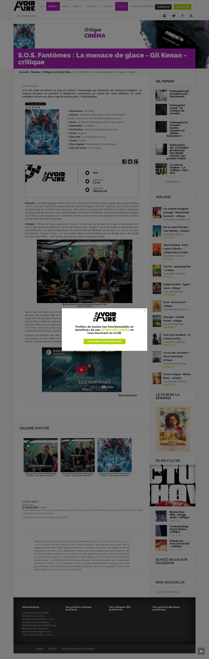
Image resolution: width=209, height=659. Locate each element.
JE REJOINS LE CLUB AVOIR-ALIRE (104, 341)
